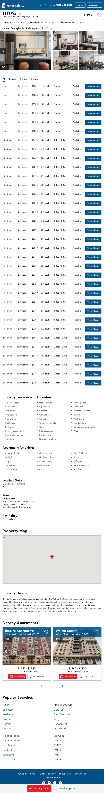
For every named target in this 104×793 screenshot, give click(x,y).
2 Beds (34, 79)
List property (94, 5)
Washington (9, 714)
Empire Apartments (19, 630)
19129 (57, 759)
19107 (57, 745)
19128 (57, 740)
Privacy (52, 774)
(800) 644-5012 (38, 676)
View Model (93, 86)
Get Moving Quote (39, 788)
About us (22, 774)
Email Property (19, 676)
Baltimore (8, 709)
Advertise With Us (52, 777)
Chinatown (9, 754)
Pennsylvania (17, 28)
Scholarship (65, 774)
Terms (42, 774)
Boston (7, 719)
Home (6, 28)
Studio (12, 79)
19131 (57, 754)
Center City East (12, 750)
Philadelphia (32, 28)
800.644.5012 (65, 5)
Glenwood (60, 728)
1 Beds (23, 79)
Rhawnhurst (60, 724)
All (4, 79)
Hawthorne (9, 745)
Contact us (80, 774)
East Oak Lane (62, 714)
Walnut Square (66, 630)
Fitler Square (10, 759)
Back (89, 15)
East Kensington (12, 740)
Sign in (80, 5)
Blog (32, 774)
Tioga (57, 719)
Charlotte (8, 728)
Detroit (7, 724)
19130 (57, 750)
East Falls (59, 709)
